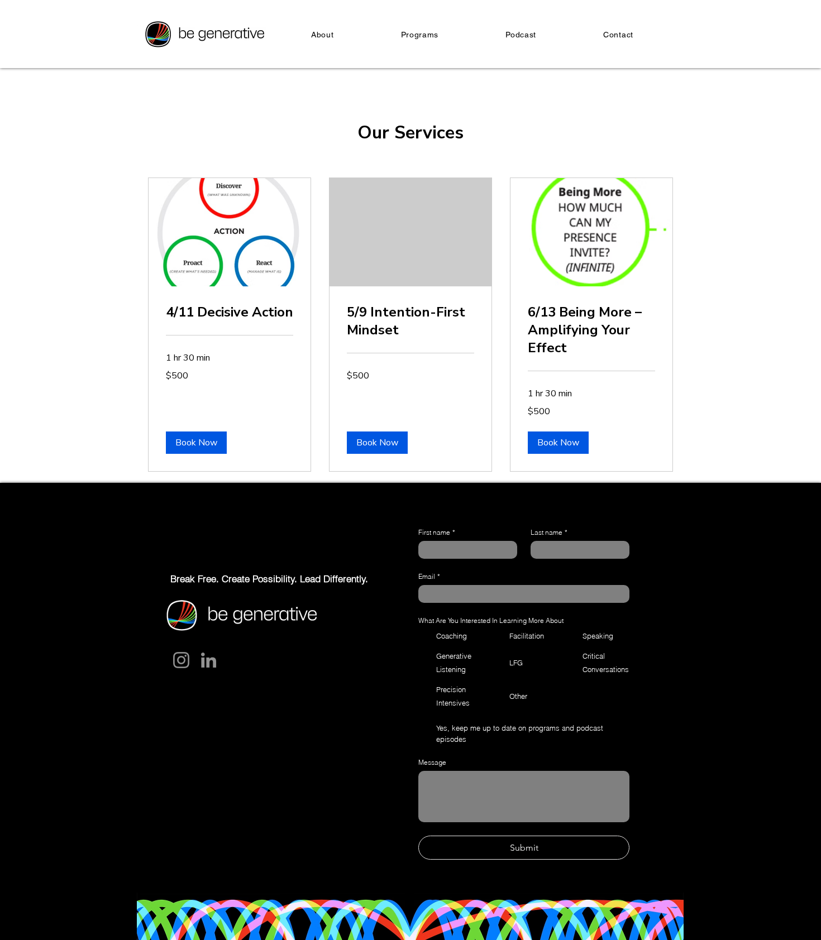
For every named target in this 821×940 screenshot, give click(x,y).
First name (436, 532)
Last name (549, 532)
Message (432, 762)
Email (429, 576)
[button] (196, 442)
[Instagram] (181, 660)
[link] (229, 313)
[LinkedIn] (208, 660)
